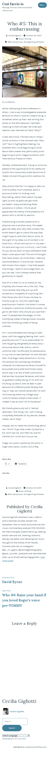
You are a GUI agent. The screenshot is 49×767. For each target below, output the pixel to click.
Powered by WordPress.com (35, 747)
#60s (10, 42)
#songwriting (30, 42)
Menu (43, 5)
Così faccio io (13, 4)
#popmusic (18, 42)
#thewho (40, 42)
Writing (28, 39)
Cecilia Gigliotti (14, 35)
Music (21, 39)
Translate (22, 739)
